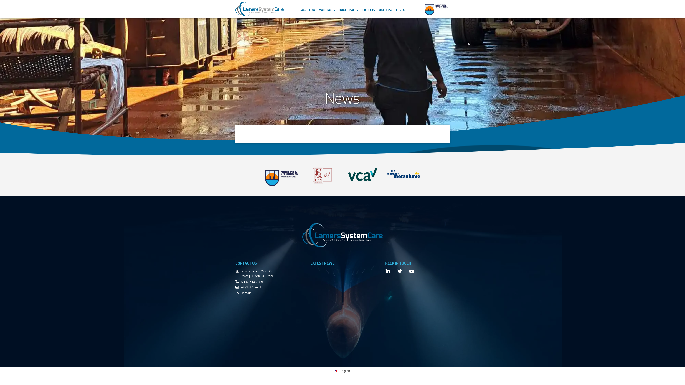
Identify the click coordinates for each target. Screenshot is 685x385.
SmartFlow (307, 10)
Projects (368, 10)
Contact (402, 10)
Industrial (346, 10)
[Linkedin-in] (387, 271)
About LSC (385, 10)
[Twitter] (399, 271)
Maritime (325, 10)
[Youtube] (411, 271)
